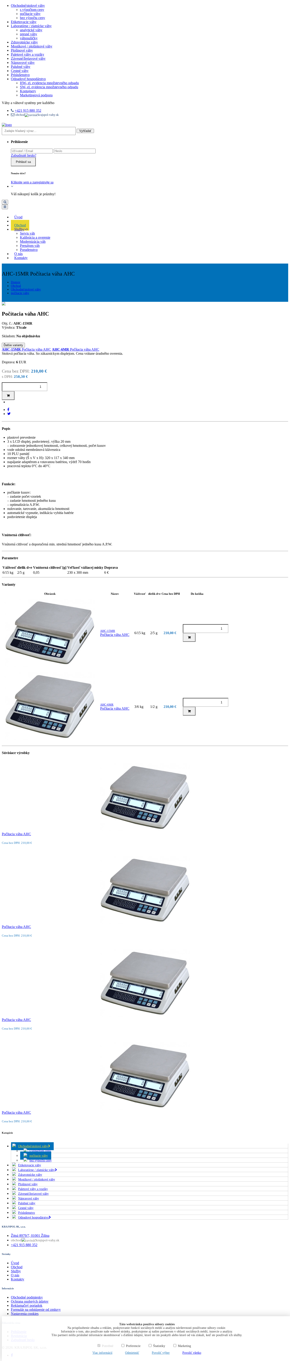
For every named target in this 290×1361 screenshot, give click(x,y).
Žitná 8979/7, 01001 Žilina (30, 1235)
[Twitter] (9, 414)
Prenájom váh (30, 245)
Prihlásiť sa (23, 162)
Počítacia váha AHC (26, 349)
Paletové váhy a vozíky (27, 54)
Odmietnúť (132, 1352)
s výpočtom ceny (32, 10)
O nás (15, 1275)
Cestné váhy (20, 71)
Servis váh (27, 233)
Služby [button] (19, 229)
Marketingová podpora (36, 95)
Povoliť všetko (191, 1352)
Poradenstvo (29, 250)
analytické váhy (31, 30)
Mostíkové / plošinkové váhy (31, 46)
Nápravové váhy (23, 62)
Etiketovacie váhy (23, 22)
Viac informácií (102, 1352)
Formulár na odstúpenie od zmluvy (36, 1309)
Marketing (184, 1346)
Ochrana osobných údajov (29, 1301)
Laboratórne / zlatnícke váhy (31, 26)
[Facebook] (8, 410)
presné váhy (28, 34)
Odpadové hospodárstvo (28, 79)
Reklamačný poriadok (26, 1305)
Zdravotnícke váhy (24, 42)
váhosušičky (29, 38)
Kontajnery (28, 91)
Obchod (16, 286)
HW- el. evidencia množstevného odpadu (49, 83)
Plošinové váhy (22, 50)
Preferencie (133, 1346)
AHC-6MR (107, 704)
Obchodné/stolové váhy (28, 5)
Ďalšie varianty (13, 345)
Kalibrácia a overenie (35, 237)
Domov (15, 282)
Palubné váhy (20, 67)
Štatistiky (159, 1346)
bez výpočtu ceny (32, 18)
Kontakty (21, 258)
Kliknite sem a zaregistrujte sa (32, 182)
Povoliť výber (161, 1352)
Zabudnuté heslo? (23, 155)
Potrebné (107, 1346)
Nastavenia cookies (25, 1314)
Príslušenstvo (20, 75)
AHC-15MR (107, 631)
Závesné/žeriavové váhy (28, 58)
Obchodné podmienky (27, 1297)
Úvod (15, 1263)
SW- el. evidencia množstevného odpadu (49, 87)
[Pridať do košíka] (8, 395)
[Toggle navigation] (5, 207)
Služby (16, 1271)
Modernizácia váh (33, 241)
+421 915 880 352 (28, 110)
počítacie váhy (30, 14)
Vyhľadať (85, 131)
